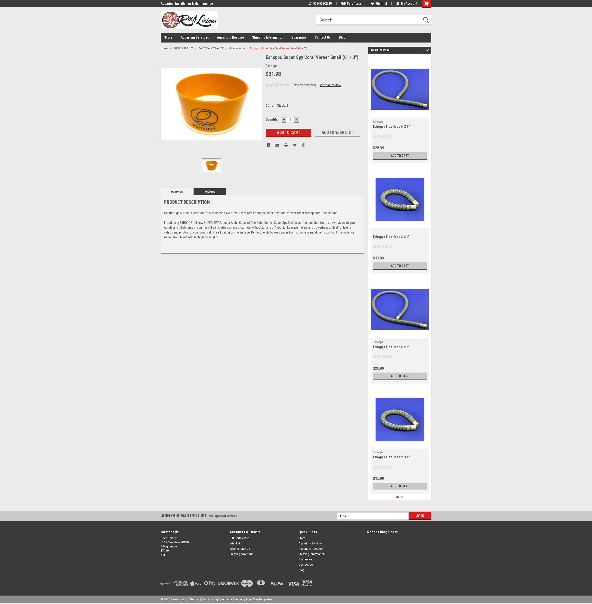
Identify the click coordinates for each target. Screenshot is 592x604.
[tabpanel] (400, 110)
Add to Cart (400, 156)
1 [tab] (397, 497)
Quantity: (272, 119)
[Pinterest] (303, 145)
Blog (342, 37)
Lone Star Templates (259, 599)
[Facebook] (268, 145)
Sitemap (194, 599)
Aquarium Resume (230, 37)
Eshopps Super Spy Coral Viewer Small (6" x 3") (278, 48)
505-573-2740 (322, 3)
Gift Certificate (351, 3)
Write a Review (330, 85)
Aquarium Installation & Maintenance (187, 3)
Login (233, 548)
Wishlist (381, 3)
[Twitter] (295, 145)
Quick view (399, 114)
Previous (423, 51)
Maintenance (237, 48)
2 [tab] (402, 497)
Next (427, 51)
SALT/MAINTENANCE (211, 48)
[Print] (286, 145)
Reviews (209, 191)
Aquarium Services (195, 37)
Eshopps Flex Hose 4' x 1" (391, 347)
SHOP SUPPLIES (183, 48)
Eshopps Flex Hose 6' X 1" (391, 126)
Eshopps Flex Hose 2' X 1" (391, 457)
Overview (177, 191)
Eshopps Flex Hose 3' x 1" (391, 237)
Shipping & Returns (241, 554)
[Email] (277, 145)
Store (168, 37)
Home (164, 48)
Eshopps (378, 121)
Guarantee (299, 37)
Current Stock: (277, 105)
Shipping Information (267, 37)
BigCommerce (223, 599)
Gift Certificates (240, 538)
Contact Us (323, 37)
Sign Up (245, 548)
